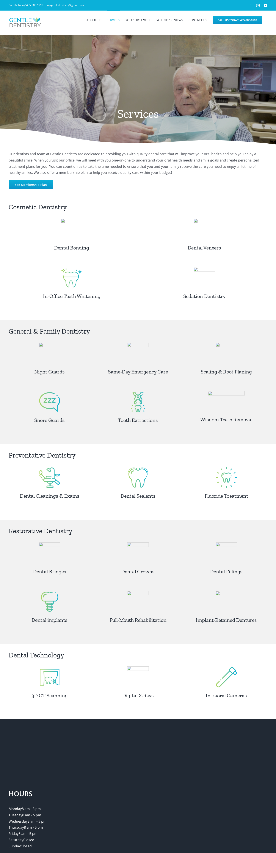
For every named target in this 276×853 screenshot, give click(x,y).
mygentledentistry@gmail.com (65, 5)
